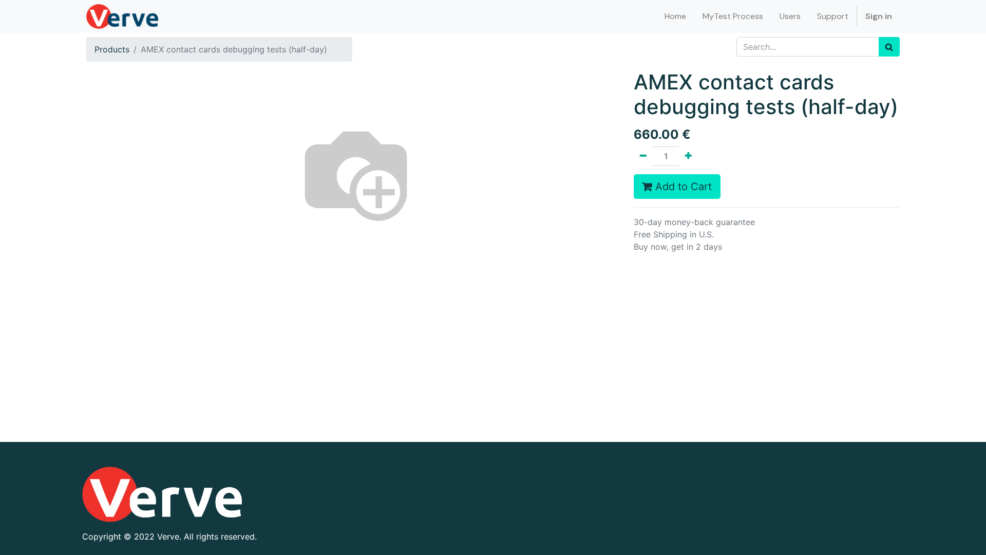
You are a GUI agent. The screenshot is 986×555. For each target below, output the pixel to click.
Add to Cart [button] (682, 186)
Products (111, 49)
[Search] (889, 47)
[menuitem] (675, 16)
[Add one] (688, 156)
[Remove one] (643, 156)
